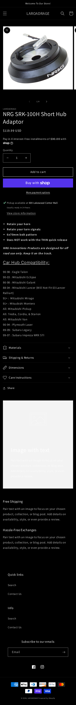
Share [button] (11, 388)
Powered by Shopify (46, 698)
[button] (5, 13)
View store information (21, 213)
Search (12, 585)
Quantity (8, 150)
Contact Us (15, 594)
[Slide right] (46, 101)
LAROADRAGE (33, 698)
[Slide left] (29, 101)
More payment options (38, 192)
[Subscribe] (63, 652)
